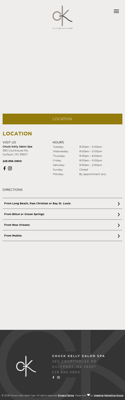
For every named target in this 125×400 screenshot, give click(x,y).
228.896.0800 (12, 161)
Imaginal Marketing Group (108, 395)
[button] (5, 169)
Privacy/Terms (66, 395)
